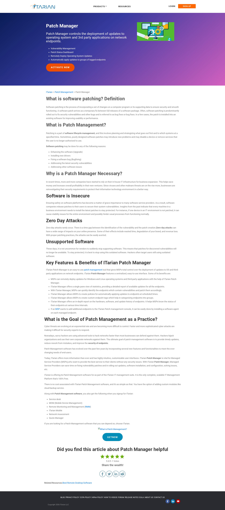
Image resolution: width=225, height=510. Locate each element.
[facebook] (167, 502)
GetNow (112, 437)
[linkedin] (173, 502)
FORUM (121, 497)
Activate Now (60, 67)
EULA (141, 497)
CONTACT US (159, 497)
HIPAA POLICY (97, 497)
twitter (109, 474)
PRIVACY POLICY (72, 497)
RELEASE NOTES (132, 497)
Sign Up (187, 6)
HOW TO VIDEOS (110, 497)
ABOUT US (149, 497)
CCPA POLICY (85, 497)
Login (172, 6)
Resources (124, 6)
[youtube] (178, 502)
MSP (57, 309)
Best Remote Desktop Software (77, 483)
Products (99, 6)
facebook (102, 474)
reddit (122, 474)
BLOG (62, 497)
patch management (93, 270)
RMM (87, 406)
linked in (115, 474)
